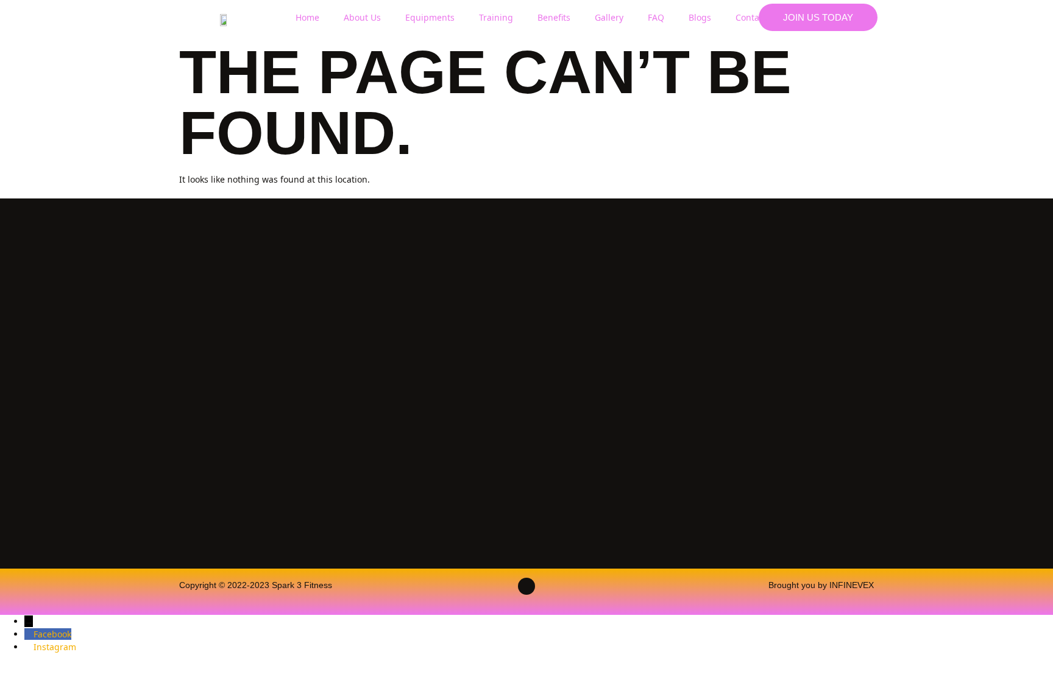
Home (307, 17)
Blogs (700, 17)
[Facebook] (29, 634)
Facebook (52, 634)
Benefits (553, 17)
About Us (362, 17)
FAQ (656, 17)
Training (496, 17)
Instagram (55, 647)
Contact (751, 17)
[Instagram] (29, 647)
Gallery (609, 17)
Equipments (430, 17)
